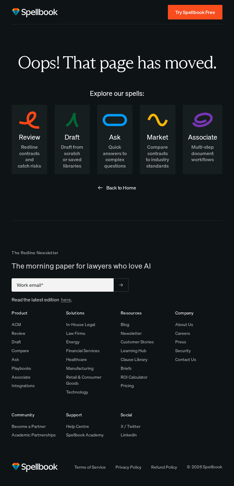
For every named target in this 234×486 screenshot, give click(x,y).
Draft (16, 341)
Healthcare (76, 359)
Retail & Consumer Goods (83, 380)
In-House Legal (80, 324)
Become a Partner (29, 426)
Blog (125, 324)
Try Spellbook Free (195, 12)
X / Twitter (130, 426)
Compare (20, 350)
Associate (21, 377)
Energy (73, 341)
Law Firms (75, 333)
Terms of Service (90, 467)
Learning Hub (133, 350)
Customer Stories (137, 341)
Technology (77, 392)
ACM (16, 324)
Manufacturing (80, 368)
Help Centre (77, 426)
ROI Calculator (134, 377)
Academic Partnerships (34, 435)
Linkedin (129, 435)
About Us (184, 324)
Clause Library (134, 359)
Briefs (126, 368)
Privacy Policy (128, 467)
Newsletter (131, 333)
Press (180, 341)
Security (183, 350)
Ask (15, 359)
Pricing (127, 385)
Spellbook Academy (85, 435)
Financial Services (83, 350)
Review (18, 333)
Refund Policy (164, 467)
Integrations (23, 385)
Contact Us (185, 359)
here (66, 300)
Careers (182, 333)
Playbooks (21, 368)
